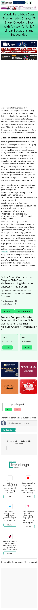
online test (5, 252)
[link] (19, 2)
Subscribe (28, 497)
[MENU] (35, 2)
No (17, 409)
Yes (8, 409)
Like (10, 497)
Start (8, 347)
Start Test (7, 311)
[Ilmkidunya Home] (6, 3)
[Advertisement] (19, 82)
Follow (9, 525)
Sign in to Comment (9, 430)
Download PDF (24, 311)
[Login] (30, 2)
